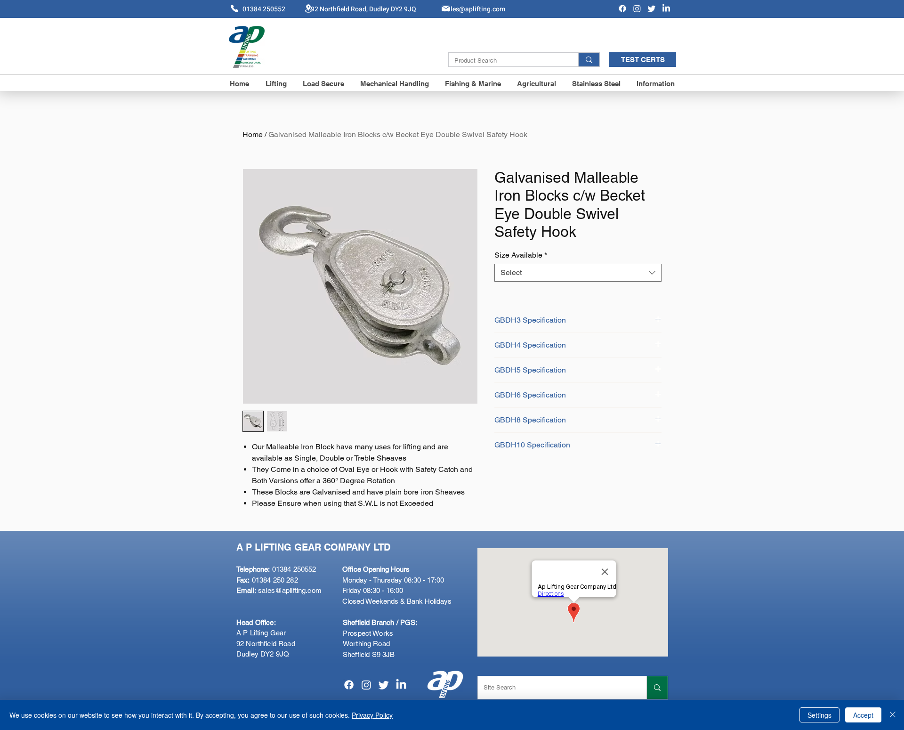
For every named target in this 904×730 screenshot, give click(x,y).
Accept (863, 715)
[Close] (892, 714)
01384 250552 (276, 569)
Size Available (520, 255)
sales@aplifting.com (290, 590)
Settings (819, 715)
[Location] (308, 8)
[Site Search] (657, 687)
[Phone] (234, 8)
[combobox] (578, 273)
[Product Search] (588, 59)
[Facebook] (622, 8)
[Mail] (446, 8)
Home (252, 134)
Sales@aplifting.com (474, 9)
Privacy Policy (372, 715)
